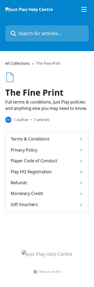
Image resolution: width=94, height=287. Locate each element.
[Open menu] (84, 9)
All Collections (17, 63)
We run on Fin (50, 271)
